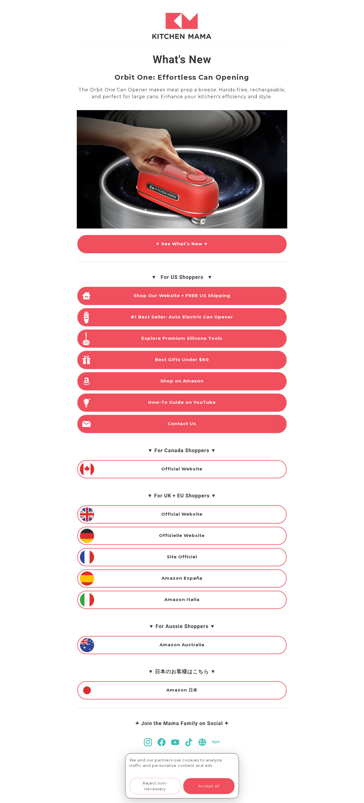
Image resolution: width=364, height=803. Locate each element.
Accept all (209, 786)
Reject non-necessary (155, 786)
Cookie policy (144, 771)
